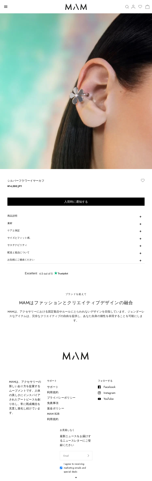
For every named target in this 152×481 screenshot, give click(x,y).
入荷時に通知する (76, 202)
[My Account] (133, 7)
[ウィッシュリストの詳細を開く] (140, 6)
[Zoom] (76, 114)
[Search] (127, 7)
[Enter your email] (88, 455)
